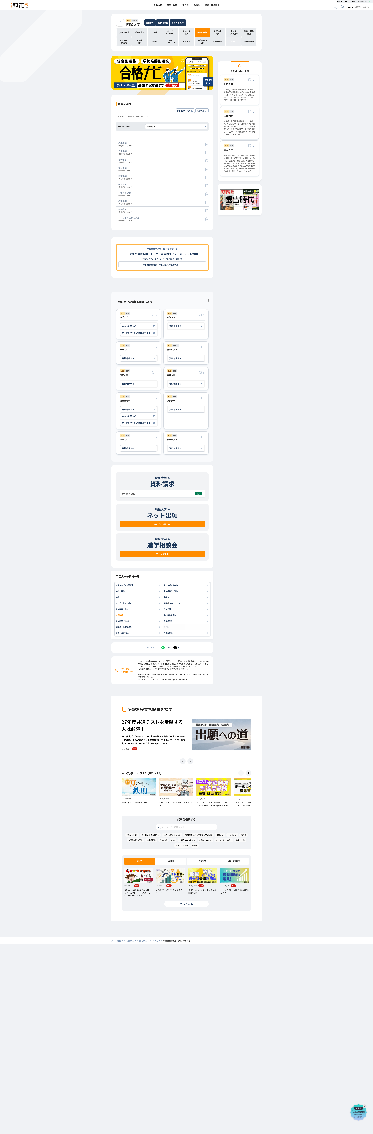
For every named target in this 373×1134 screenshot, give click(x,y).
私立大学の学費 (182, 845)
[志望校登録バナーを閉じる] (365, 1105)
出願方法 (220, 835)
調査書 (194, 845)
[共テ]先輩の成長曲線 (172, 835)
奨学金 (166, 597)
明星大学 (133, 24)
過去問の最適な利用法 (150, 835)
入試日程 (167, 609)
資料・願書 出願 (122, 633)
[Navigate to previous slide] (183, 761)
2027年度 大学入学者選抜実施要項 (198, 835)
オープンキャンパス (123, 603)
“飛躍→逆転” (132, 835)
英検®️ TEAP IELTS (172, 603)
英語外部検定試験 (135, 840)
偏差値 (243, 835)
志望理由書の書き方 (187, 840)
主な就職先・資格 (171, 591)
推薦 (173, 840)
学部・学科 (120, 591)
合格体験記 (168, 633)
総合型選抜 (120, 615)
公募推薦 (163, 840)
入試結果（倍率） (123, 621)
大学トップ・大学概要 (124, 585)
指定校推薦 (151, 840)
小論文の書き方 (205, 840)
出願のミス (232, 835)
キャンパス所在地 (171, 585)
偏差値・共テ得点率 (124, 627)
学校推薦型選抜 (170, 615)
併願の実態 (240, 840)
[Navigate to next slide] (190, 761)
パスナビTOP (117, 941)
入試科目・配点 (122, 609)
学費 (117, 597)
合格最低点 (168, 621)
